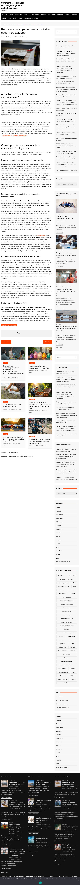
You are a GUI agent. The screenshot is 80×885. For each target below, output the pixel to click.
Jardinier (66, 629)
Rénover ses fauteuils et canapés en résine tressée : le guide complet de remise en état (66, 127)
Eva (4, 36)
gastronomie (66, 608)
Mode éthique (71, 636)
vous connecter (12, 456)
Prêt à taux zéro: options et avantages (66, 170)
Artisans (11, 14)
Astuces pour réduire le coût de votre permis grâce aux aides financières (66, 329)
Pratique (14, 18)
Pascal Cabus (34, 370)
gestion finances (66, 615)
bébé (74, 586)
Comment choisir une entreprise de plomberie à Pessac (65, 96)
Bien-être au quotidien (63, 586)
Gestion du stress (66, 611)
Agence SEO (71, 575)
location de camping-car (66, 633)
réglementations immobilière (66, 665)
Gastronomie (51, 14)
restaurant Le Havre (66, 661)
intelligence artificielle (66, 622)
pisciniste (72, 647)
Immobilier (60, 14)
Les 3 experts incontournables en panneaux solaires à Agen (65, 82)
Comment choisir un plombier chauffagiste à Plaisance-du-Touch (65, 120)
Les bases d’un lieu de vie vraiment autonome (66, 114)
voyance (73, 679)
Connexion (59, 696)
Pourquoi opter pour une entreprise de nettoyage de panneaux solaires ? (66, 456)
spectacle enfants (63, 672)
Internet (67, 14)
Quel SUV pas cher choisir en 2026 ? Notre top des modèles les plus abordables (13, 439)
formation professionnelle (66, 604)
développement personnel (66, 600)
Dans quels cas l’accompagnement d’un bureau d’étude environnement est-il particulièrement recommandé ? (66, 102)
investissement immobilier (66, 625)
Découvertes (35, 14)
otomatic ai (72, 640)
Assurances (18, 14)
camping (62, 590)
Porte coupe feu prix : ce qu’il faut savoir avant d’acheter (65, 47)
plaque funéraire (62, 650)
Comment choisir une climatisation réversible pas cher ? (65, 133)
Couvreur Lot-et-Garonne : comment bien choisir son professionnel (66, 152)
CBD (72, 590)
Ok (40, 882)
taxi (74, 672)
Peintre (72, 643)
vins (61, 675)
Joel (5, 377)
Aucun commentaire (67, 831)
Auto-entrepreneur (62, 583)
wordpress (66, 683)
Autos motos (27, 14)
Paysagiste (62, 643)
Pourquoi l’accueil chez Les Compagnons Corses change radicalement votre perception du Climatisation (65, 69)
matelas (61, 636)
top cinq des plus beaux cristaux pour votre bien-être (66, 109)
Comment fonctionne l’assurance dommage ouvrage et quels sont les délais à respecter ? (66, 164)
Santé (20, 18)
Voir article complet (6, 797)
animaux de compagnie (66, 579)
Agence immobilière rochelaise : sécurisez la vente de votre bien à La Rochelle (66, 145)
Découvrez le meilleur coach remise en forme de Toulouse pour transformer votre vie (66, 472)
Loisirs (4, 18)
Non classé (59, 551)
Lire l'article (60, 232)
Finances (43, 14)
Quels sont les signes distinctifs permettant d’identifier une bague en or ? (70, 784)
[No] (78, 881)
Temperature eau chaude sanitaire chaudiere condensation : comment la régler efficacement (66, 89)
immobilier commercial (67, 618)
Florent (6, 409)
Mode (9, 18)
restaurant (66, 658)
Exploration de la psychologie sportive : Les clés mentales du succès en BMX (39, 441)
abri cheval (61, 575)
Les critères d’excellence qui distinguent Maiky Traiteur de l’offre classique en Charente (65, 53)
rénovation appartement (9, 325)
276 (61, 348)
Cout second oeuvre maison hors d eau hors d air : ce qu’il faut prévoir (65, 158)
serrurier (72, 668)
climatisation (62, 593)
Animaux (4, 14)
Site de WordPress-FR (62, 707)
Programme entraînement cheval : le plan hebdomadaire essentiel (66, 77)
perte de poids (62, 647)
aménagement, (41, 235)
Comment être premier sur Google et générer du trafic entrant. (12, 5)
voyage (72, 675)
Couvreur (72, 593)
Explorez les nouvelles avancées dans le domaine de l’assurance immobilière (69, 804)
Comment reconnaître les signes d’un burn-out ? (66, 139)
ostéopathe (61, 640)
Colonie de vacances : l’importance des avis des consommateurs (64, 219)
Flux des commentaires (62, 704)
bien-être (73, 583)
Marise (32, 445)
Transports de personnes (31, 18)
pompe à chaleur (66, 654)
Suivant (47, 341)
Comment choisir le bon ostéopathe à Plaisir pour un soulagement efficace (65, 464)
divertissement (67, 597)
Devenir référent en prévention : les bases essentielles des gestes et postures (65, 61)
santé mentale (62, 668)
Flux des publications (62, 700)
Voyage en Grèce (62, 679)
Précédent (7, 341)
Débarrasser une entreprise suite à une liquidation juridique (43, 820)
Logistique (74, 14)
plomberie (72, 650)
